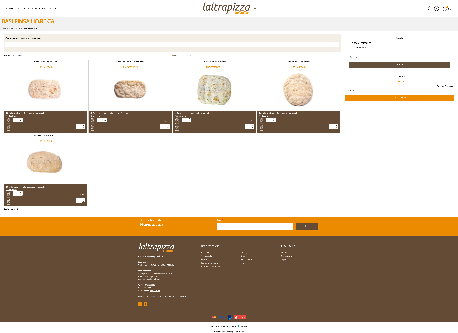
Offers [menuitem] (243, 256)
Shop (18, 28)
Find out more (11, 116)
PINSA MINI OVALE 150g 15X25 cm (130, 62)
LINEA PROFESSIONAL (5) (361, 48)
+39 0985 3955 (149, 285)
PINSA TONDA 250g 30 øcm (299, 62)
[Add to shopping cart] (9, 120)
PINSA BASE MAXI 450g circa (214, 62)
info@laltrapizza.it (150, 277)
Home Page (8, 28)
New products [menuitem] (246, 260)
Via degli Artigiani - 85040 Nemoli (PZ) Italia (155, 274)
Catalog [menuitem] (244, 253)
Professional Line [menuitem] (17, 9)
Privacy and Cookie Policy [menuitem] (211, 266)
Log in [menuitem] (283, 259)
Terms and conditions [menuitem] (209, 263)
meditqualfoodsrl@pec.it (151, 279)
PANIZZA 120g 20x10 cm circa (45, 136)
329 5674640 (155, 291)
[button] (399, 65)
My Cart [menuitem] (284, 252)
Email (220, 220)
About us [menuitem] (52, 9)
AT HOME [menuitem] (43, 9)
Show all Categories (361, 43)
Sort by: (7, 56)
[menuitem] (255, 8)
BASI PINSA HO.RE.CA (32, 28)
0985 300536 (149, 288)
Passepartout (239, 332)
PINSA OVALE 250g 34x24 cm (45, 62)
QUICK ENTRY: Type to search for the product (24, 39)
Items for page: (178, 56)
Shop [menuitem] (5, 9)
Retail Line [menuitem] (32, 9)
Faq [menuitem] (242, 263)
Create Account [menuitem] (287, 256)
